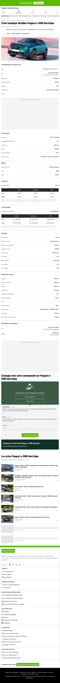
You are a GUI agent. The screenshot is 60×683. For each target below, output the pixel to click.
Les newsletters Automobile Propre (12, 595)
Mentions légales (43, 672)
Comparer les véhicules (9, 639)
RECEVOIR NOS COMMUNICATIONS (11, 592)
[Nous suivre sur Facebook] (3, 564)
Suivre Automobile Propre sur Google (14, 604)
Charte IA (50, 672)
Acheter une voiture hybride (9, 655)
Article (10, 459)
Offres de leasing (7, 630)
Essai (15, 459)
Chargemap (6, 623)
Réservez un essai (38, 3)
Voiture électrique (19, 469)
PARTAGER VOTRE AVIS (8, 581)
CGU (37, 674)
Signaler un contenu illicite (28, 674)
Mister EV (6, 617)
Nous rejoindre (7, 577)
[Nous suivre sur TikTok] (16, 564)
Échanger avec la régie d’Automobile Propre (28, 664)
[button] (30, 421)
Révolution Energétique (9, 614)
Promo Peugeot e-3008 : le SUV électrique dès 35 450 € (29, 486)
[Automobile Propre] (26, 3)
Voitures (8, 20)
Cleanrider (6, 611)
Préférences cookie (24, 672)
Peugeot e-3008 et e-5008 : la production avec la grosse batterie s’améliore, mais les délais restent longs (36, 466)
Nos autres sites (7, 608)
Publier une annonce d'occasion (12, 642)
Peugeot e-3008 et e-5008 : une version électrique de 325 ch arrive (32, 517)
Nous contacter (7, 574)
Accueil (3, 20)
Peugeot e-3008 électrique (18, 20)
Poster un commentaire (30, 397)
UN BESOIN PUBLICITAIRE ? (9, 664)
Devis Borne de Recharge (10, 620)
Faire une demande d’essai (10, 633)
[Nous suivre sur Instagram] (13, 564)
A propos (4, 568)
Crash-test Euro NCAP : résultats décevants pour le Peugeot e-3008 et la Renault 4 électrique (35, 496)
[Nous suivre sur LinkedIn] (20, 564)
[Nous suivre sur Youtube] (10, 564)
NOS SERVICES (6, 627)
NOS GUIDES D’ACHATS (8, 649)
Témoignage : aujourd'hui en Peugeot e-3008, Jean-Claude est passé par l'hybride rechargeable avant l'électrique (36, 476)
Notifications (34, 672)
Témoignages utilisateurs (20, 479)
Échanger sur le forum (9, 644)
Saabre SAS (44, 676)
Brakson (32, 677)
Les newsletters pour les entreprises (13, 598)
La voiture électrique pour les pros (11, 658)
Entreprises (4, 459)
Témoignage (21, 459)
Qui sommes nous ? (8, 571)
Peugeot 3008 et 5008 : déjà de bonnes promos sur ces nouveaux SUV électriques (35, 507)
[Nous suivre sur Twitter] (6, 564)
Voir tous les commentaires (30, 435)
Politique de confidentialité (11, 672)
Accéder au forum (30, 401)
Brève (27, 459)
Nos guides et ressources (10, 601)
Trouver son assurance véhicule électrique (15, 636)
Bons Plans (17, 488)
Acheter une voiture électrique (10, 652)
